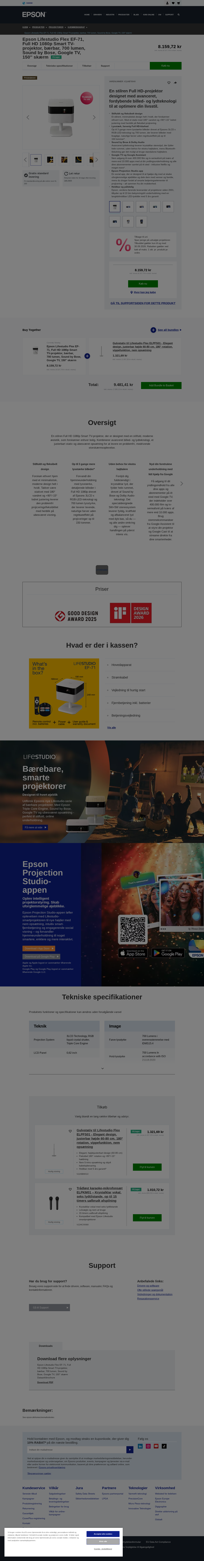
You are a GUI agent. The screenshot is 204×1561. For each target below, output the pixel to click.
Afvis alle (103, 1541)
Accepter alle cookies (103, 1534)
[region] (63, 1542)
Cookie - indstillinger (103, 1549)
